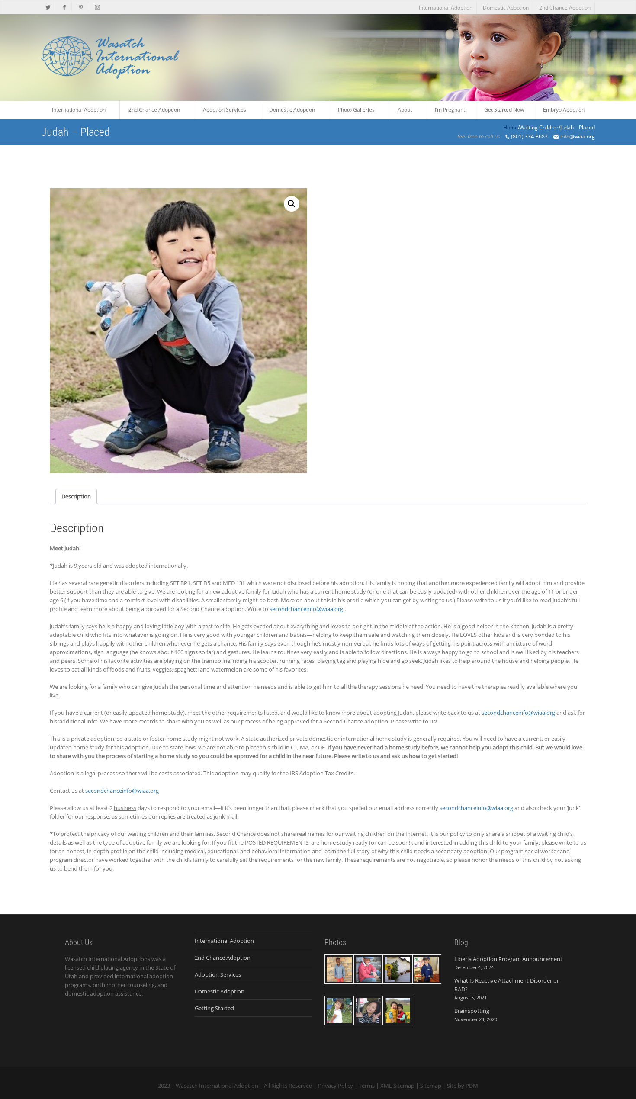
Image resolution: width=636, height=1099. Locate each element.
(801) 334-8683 (529, 136)
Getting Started (214, 1008)
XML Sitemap (397, 1085)
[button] (291, 204)
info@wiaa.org (577, 136)
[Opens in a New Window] (48, 6)
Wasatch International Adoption (217, 1085)
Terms (367, 1085)
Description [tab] (76, 496)
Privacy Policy (335, 1085)
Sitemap (430, 1085)
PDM (472, 1085)
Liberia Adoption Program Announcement (508, 959)
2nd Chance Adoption (565, 7)
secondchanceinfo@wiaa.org (306, 609)
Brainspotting (471, 1011)
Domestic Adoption (506, 7)
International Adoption (445, 7)
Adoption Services (218, 974)
